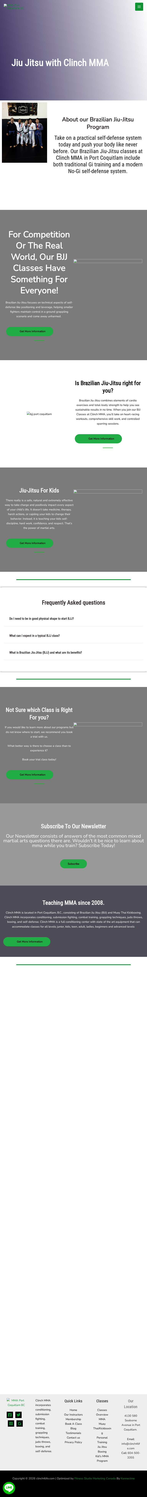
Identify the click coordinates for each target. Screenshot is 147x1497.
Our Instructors (73, 1414)
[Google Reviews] (19, 1423)
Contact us (73, 1437)
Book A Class (73, 1424)
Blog (73, 1428)
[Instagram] (11, 1423)
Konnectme (128, 1478)
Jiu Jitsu (102, 1447)
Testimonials (73, 1433)
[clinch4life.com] (17, 6)
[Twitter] (18, 1415)
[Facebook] (10, 1415)
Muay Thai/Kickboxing (102, 1428)
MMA (102, 1419)
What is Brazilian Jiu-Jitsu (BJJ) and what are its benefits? (45, 652)
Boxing (102, 1451)
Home (73, 1410)
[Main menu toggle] (139, 7)
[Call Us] (9, 1475)
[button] (73, 619)
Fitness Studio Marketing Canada (95, 1478)
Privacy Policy (73, 1442)
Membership (73, 1419)
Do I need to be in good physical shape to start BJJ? (41, 618)
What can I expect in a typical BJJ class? (34, 636)
